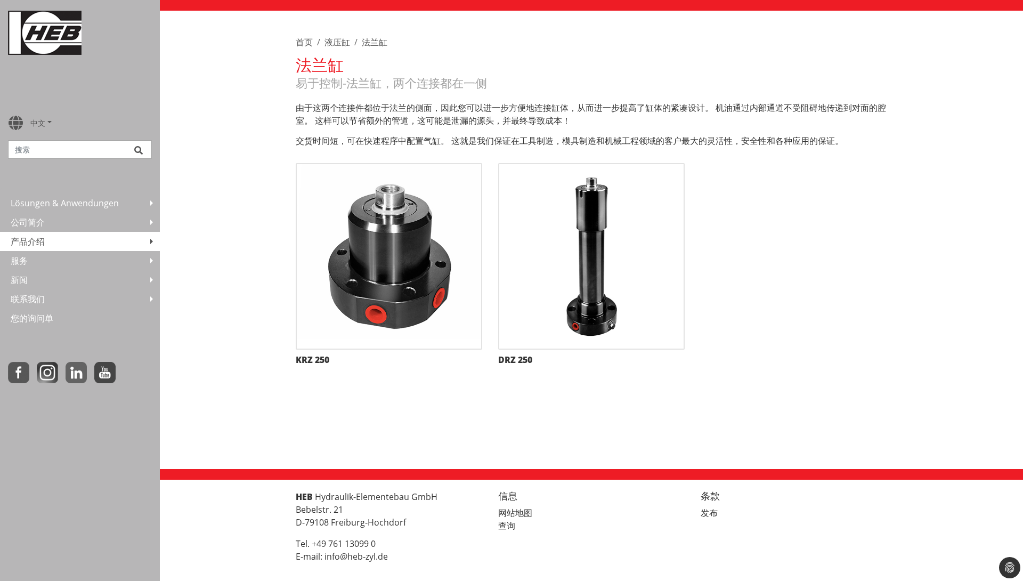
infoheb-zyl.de (356, 556)
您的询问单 (32, 318)
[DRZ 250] (591, 256)
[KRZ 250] (389, 256)
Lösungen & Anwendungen (65, 203)
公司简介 (28, 222)
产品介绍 (28, 241)
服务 (19, 261)
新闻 (19, 280)
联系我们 (28, 299)
